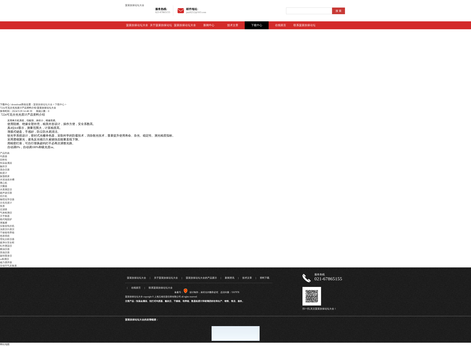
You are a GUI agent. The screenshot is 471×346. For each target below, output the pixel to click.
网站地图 (5, 344)
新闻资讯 (229, 277)
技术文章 (232, 25)
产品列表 (5, 153)
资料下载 (264, 277)
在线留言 (280, 25)
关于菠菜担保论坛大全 (161, 29)
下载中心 (256, 25)
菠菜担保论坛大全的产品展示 (185, 29)
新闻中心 (208, 25)
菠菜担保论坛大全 (134, 5)
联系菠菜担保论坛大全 (304, 29)
